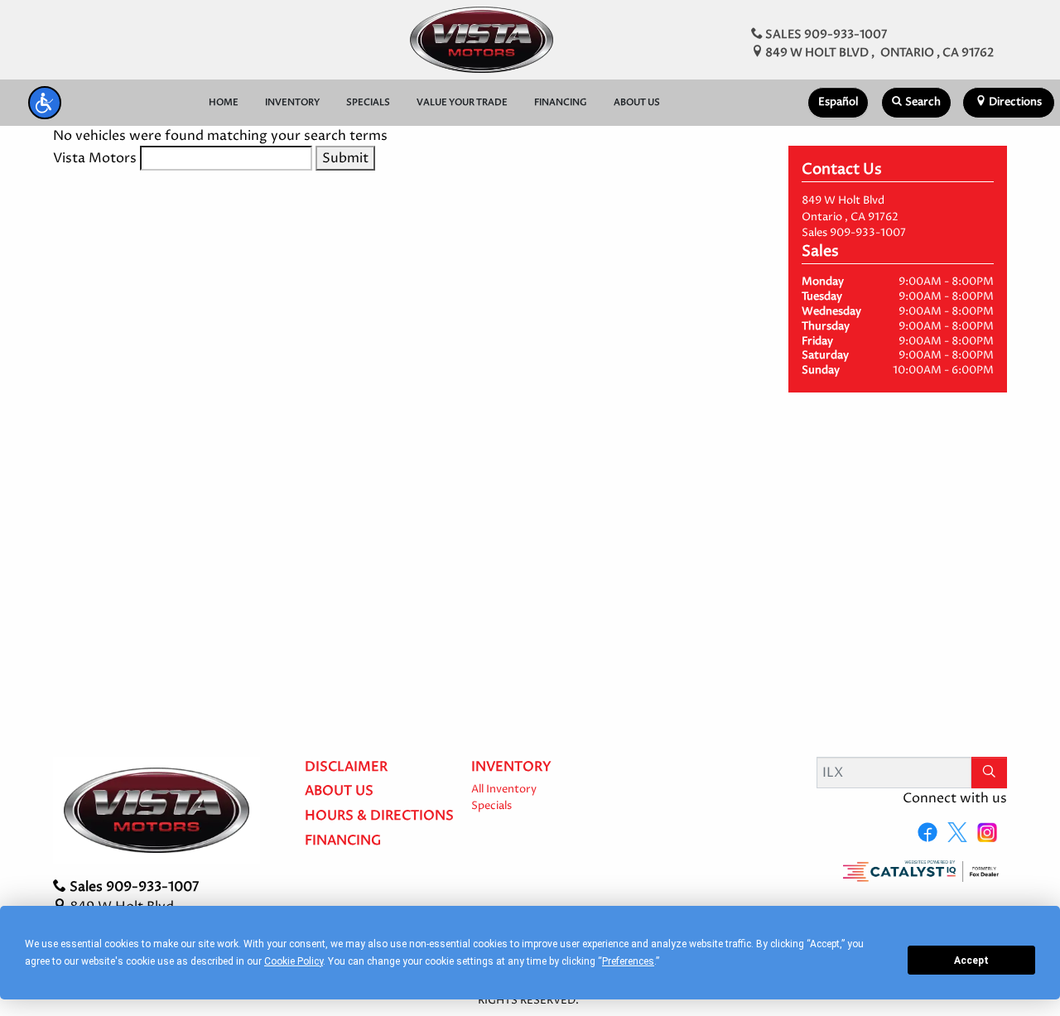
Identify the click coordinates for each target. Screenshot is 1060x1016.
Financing (343, 841)
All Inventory (504, 789)
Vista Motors (95, 158)
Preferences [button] (628, 961)
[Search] (989, 772)
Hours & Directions (379, 816)
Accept (971, 960)
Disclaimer (346, 767)
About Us (339, 791)
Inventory (511, 767)
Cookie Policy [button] (293, 961)
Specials (491, 806)
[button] (44, 102)
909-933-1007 (868, 233)
